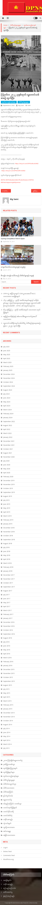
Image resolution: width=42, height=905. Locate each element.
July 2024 (6, 394)
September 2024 (9, 386)
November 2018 (9, 532)
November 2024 (9, 378)
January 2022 (7, 437)
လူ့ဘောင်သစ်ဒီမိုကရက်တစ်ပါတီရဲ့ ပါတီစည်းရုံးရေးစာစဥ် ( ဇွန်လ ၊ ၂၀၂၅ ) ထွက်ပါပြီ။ (22, 324)
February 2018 (8, 567)
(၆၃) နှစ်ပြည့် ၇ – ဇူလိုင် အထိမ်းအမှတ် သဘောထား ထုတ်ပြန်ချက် (21, 311)
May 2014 (6, 736)
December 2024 (8, 374)
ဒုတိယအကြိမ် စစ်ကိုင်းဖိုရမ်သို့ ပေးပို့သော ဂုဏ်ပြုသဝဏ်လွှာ (37, 191)
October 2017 (8, 583)
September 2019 (9, 492)
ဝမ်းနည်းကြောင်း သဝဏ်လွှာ (12, 804)
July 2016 (6, 642)
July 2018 (6, 547)
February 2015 (8, 705)
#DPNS (3, 180)
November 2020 (9, 457)
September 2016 (9, 634)
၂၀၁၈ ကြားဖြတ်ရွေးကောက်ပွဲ (12, 760)
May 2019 (6, 508)
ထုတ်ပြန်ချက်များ (9, 772)
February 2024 (8, 414)
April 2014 (6, 740)
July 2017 (6, 595)
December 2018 (8, 528)
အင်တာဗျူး (7, 831)
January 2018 (7, 571)
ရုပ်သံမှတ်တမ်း (8, 796)
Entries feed (7, 851)
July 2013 (6, 748)
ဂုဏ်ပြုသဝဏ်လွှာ (9, 764)
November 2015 (9, 673)
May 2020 (6, 469)
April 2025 (6, 358)
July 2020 (6, 461)
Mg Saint (21, 105)
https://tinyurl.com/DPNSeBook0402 (26, 163)
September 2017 (9, 587)
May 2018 (6, 555)
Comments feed (9, 855)
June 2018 (6, 551)
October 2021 (8, 449)
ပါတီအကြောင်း (8, 792)
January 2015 (7, 709)
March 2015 (7, 701)
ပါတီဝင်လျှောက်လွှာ (9, 784)
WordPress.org (8, 859)
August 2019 (7, 496)
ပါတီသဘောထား (8, 788)
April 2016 (6, 654)
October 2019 (8, 488)
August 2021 (7, 453)
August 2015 (7, 685)
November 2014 (9, 717)
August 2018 (7, 543)
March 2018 (7, 563)
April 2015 (6, 697)
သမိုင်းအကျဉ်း (8, 819)
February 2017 (8, 614)
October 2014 (8, 721)
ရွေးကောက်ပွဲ (7, 800)
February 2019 (8, 520)
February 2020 (8, 477)
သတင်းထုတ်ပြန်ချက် (10, 808)
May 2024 (6, 402)
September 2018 (9, 540)
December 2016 (8, 622)
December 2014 (8, 713)
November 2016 (9, 626)
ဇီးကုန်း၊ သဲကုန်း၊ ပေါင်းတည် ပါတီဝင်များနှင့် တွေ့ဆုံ (17, 275)
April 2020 (6, 473)
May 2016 (6, 650)
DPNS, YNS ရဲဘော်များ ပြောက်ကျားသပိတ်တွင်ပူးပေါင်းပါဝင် (7, 191)
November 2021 (9, 445)
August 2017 (7, 591)
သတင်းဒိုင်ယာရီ (8, 812)
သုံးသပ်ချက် (7, 823)
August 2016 (7, 638)
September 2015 (9, 681)
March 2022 (7, 433)
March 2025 (7, 362)
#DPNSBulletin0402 (12, 180)
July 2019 (6, 500)
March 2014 (7, 744)
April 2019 (6, 512)
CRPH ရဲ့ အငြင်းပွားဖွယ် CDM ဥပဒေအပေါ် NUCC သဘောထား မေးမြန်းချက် (19, 295)
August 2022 (7, 425)
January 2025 (7, 370)
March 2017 (7, 610)
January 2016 (7, 665)
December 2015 (8, 669)
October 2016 (8, 630)
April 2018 (6, 559)
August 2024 (7, 390)
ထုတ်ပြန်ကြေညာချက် (10, 768)
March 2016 (7, 658)
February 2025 (8, 366)
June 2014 (6, 732)
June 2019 (6, 504)
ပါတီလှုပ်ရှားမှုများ (24, 102)
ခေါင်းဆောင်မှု (7, 892)
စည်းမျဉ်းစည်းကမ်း (9, 888)
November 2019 (9, 484)
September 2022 (9, 421)
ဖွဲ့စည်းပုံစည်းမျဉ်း (9, 896)
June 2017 (6, 599)
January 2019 (7, 524)
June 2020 (6, 465)
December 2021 (8, 441)
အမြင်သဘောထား (9, 835)
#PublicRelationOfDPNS (26, 180)
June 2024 (6, 398)
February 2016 (8, 662)
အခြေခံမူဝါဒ (7, 880)
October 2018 (8, 536)
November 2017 (9, 579)
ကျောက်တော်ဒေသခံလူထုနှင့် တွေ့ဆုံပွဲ (13, 267)
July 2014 (6, 728)
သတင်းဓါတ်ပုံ (7, 815)
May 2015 (6, 693)
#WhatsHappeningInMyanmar (11, 182)
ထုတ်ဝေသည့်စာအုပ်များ (8, 102)
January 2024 (7, 417)
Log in (5, 847)
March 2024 (7, 410)
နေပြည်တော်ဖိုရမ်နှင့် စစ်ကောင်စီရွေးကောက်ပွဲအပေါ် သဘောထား (20, 317)
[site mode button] (35, 18)
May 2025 (6, 355)
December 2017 (8, 575)
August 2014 (7, 725)
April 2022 (6, 429)
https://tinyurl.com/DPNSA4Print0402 (13, 171)
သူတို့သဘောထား (9, 827)
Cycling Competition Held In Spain (13, 238)
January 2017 (7, 618)
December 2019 (8, 480)
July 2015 (6, 689)
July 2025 (6, 347)
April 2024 (6, 406)
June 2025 (6, 351)
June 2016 (6, 646)
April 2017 (6, 606)
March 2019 (7, 516)
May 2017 (6, 602)
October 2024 (8, 382)
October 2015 (8, 677)
